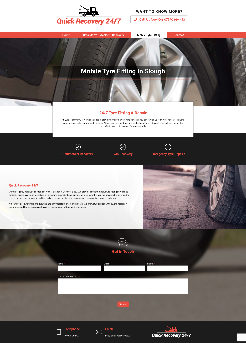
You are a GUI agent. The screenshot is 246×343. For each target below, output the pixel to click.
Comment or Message (69, 276)
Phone (151, 263)
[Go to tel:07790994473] (72, 333)
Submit (123, 304)
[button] (159, 19)
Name (61, 263)
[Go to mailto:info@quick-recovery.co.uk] (115, 333)
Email (107, 263)
